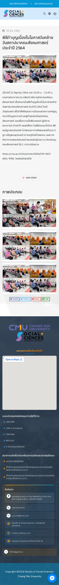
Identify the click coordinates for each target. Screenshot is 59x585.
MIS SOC (10, 440)
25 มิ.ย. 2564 (13, 30)
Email (36, 299)
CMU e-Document (14, 428)
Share (15, 299)
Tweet (26, 299)
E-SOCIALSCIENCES (15, 446)
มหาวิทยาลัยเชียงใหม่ (15, 461)
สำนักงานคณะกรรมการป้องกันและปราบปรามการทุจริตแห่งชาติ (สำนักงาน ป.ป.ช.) (29, 468)
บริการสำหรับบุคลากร (43, 3)
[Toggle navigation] (55, 14)
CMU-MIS (10, 422)
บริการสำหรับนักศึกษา (18, 3)
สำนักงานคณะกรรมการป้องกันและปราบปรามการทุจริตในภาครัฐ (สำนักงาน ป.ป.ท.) (30, 477)
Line (46, 299)
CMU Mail (10, 434)
